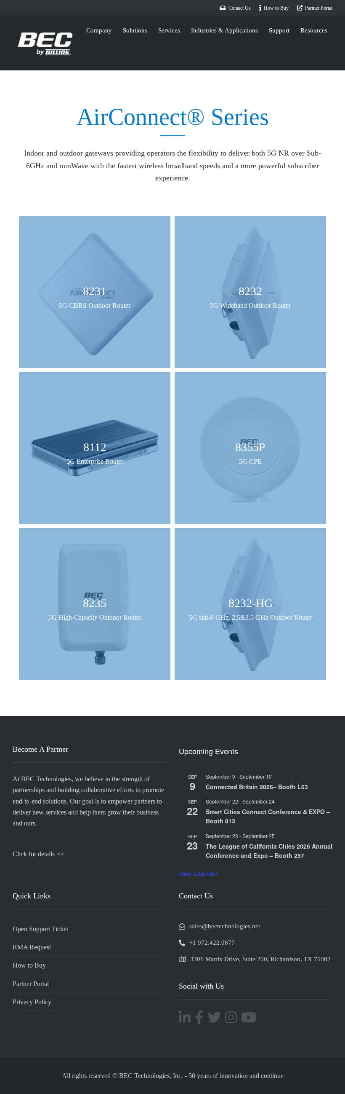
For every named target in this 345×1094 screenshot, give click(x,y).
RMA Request (32, 947)
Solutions (135, 30)
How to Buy (29, 965)
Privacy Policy (32, 1001)
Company (99, 30)
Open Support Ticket (40, 929)
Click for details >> (38, 853)
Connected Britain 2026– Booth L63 (257, 786)
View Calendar (198, 873)
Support (279, 30)
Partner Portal (31, 983)
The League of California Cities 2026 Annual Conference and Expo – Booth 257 (269, 851)
